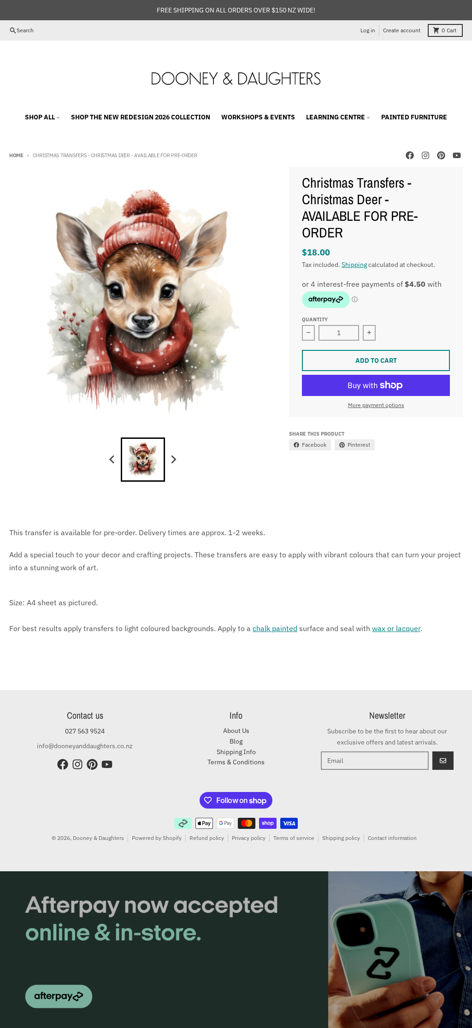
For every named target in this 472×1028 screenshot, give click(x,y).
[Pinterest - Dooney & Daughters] (441, 155)
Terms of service (293, 837)
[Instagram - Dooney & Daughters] (425, 155)
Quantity (315, 319)
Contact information (392, 837)
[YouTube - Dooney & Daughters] (457, 155)
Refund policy (206, 837)
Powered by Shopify (157, 837)
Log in (367, 30)
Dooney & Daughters (98, 837)
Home (16, 155)
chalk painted (275, 628)
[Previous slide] (112, 459)
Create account (401, 30)
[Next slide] (173, 459)
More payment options (376, 405)
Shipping (354, 264)
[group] (143, 459)
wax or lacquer (396, 628)
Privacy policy (249, 837)
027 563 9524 (85, 731)
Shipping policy (341, 837)
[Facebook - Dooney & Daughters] (410, 155)
